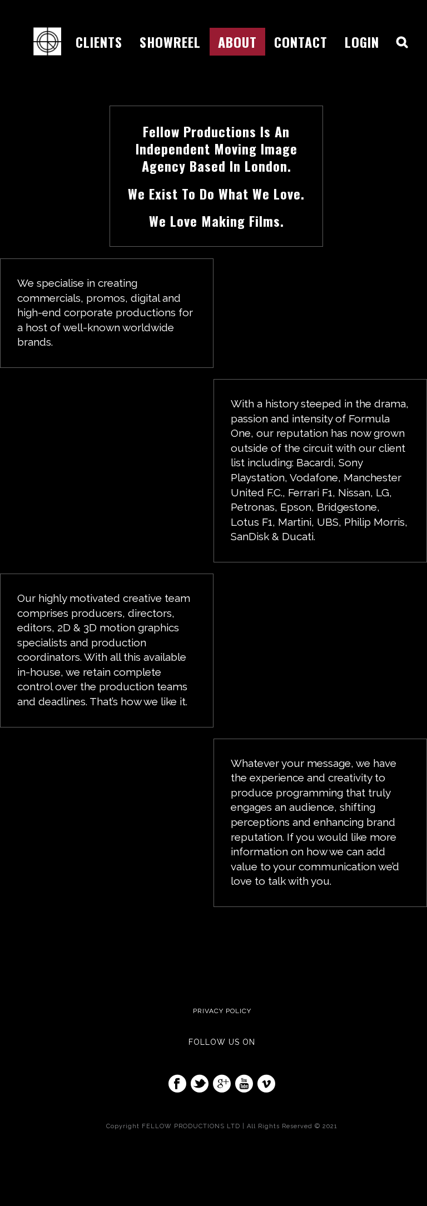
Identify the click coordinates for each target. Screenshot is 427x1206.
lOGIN (362, 42)
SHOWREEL (170, 42)
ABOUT (237, 42)
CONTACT (300, 42)
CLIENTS (99, 42)
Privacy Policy (222, 1011)
